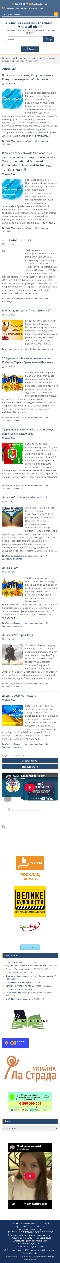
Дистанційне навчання (39, 1235)
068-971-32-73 (21, 4)
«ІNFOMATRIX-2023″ (17, 240)
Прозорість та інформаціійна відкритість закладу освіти (30, 1232)
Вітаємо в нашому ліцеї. (32, 8)
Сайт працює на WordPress (19, 1256)
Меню (33, 49)
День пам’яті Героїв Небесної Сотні (24, 497)
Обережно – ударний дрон (18, 982)
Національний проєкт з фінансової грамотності (28, 992)
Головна (15, 1223)
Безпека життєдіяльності (30, 1244)
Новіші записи (30, 766)
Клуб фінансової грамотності (19, 999)
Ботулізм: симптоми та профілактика (23, 985)
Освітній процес (39, 1226)
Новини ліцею (29, 1223)
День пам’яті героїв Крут (17, 635)
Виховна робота (18, 1235)
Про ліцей (44, 1223)
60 (24, 755)
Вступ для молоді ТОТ (16, 962)
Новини (29, 141)
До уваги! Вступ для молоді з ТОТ (22, 969)
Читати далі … (41, 135)
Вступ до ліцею (21, 1226)
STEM (7, 141)
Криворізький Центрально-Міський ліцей (30, 25)
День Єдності (10, 568)
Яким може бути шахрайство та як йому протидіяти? (31, 976)
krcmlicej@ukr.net (39, 4)
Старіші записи (30, 760)
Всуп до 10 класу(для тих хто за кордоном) (26, 965)
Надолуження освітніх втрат (30, 1229)
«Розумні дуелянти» (15, 989)
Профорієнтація (43, 1238)
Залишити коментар (43, 349)
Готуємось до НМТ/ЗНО (20, 1238)
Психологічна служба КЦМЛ (30, 1247)
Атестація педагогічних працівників (30, 1241)
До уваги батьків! (14, 972)
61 (27, 755)
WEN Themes (30, 1259)
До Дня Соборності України (19, 695)
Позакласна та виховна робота (28, 417)
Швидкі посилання (12, 14)
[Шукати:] (30, 39)
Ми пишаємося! (18, 141)
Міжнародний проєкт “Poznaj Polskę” (26, 310)
